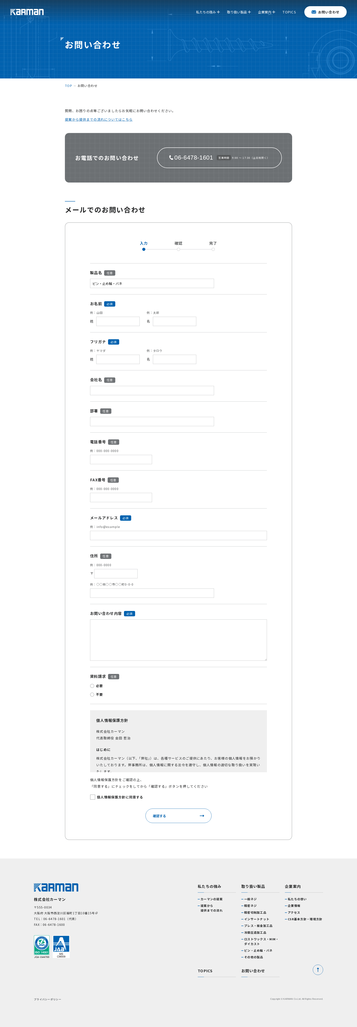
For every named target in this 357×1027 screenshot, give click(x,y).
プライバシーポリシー (47, 999)
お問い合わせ (253, 970)
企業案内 (293, 886)
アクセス (294, 912)
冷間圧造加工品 (255, 932)
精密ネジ (250, 906)
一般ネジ (250, 899)
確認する (159, 815)
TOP (68, 85)
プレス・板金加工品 (258, 926)
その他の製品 (253, 957)
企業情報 (294, 906)
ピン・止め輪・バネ (258, 950)
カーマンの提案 (212, 899)
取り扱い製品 (253, 886)
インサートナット (256, 919)
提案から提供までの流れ (212, 908)
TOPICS (205, 970)
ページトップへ (318, 970)
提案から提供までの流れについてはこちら (99, 119)
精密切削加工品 (255, 912)
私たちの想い (297, 899)
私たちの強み (210, 886)
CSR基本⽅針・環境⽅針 (305, 919)
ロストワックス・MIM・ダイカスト (261, 941)
